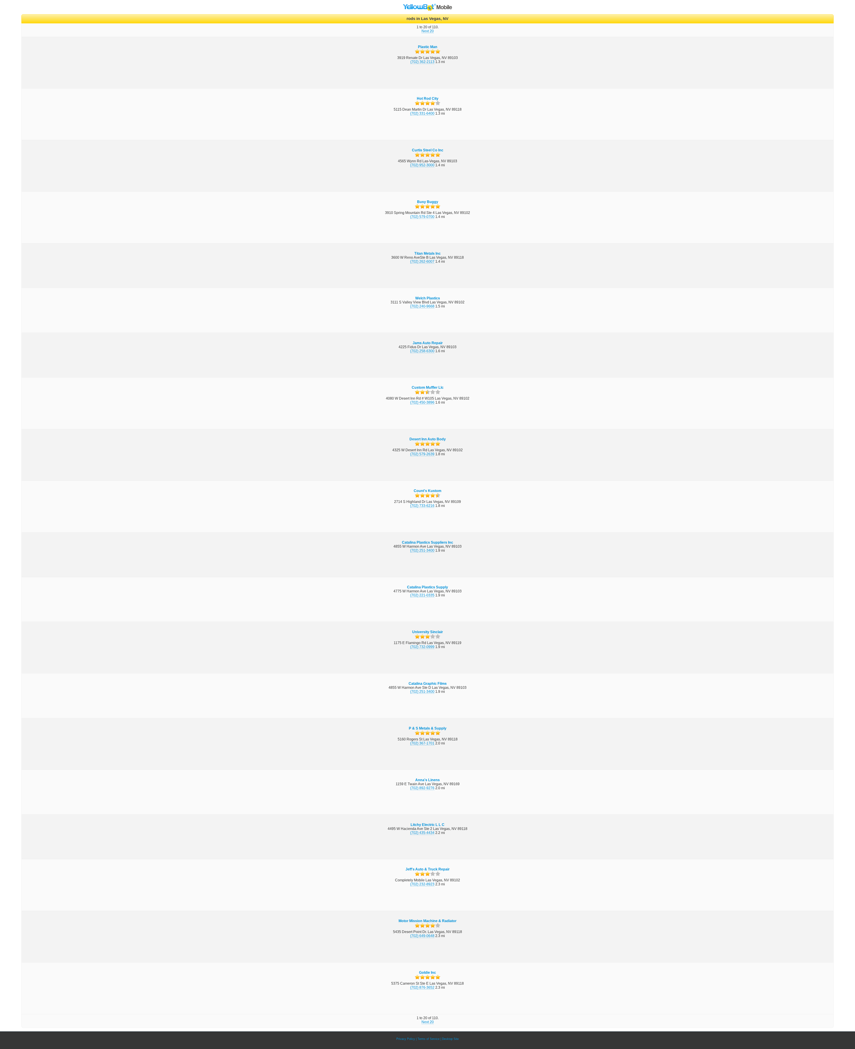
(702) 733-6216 (422, 506)
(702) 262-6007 (422, 261)
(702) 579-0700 (422, 217)
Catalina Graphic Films (428, 683)
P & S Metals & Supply (427, 728)
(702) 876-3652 (422, 987)
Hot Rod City (427, 98)
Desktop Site (450, 1039)
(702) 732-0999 (422, 647)
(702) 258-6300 (422, 351)
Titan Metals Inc (427, 253)
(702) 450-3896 (422, 402)
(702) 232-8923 (422, 884)
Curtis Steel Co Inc (427, 150)
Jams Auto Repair (428, 343)
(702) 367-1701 (422, 743)
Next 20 (427, 31)
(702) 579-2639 (422, 454)
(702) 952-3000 (422, 165)
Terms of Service (428, 1039)
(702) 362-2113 (422, 62)
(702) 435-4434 (422, 833)
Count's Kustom (427, 491)
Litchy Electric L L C (427, 825)
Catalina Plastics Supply (427, 587)
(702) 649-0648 (422, 936)
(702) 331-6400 (422, 113)
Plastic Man (427, 47)
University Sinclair (427, 632)
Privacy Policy (405, 1039)
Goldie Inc (427, 972)
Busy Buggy (427, 202)
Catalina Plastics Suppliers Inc (427, 542)
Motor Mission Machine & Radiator (427, 921)
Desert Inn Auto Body (427, 439)
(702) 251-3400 (422, 550)
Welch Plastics (427, 298)
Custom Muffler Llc (428, 387)
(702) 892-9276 (422, 788)
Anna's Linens (427, 780)
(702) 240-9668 (422, 306)
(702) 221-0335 (422, 595)
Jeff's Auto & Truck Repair (427, 869)
